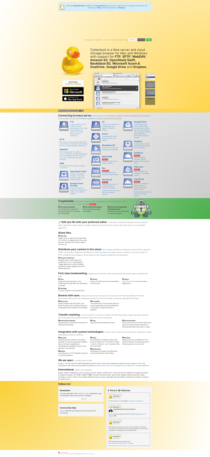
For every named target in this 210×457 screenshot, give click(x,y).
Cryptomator (98, 40)
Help (106, 40)
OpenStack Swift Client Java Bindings (107, 365)
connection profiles (86, 119)
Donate (149, 39)
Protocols (132, 39)
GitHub (139, 363)
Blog (126, 40)
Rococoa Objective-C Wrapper (131, 365)
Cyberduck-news (83, 393)
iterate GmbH (85, 453)
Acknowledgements (70, 453)
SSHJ (147, 365)
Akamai (127, 250)
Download (141, 39)
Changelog (88, 40)
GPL (90, 360)
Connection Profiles (116, 40)
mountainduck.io (101, 6)
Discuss (62, 411)
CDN (60, 252)
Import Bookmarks (128, 281)
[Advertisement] (105, 24)
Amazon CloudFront (113, 250)
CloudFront (70, 262)
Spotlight (61, 290)
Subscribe (84, 398)
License (63, 453)
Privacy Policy (92, 453)
